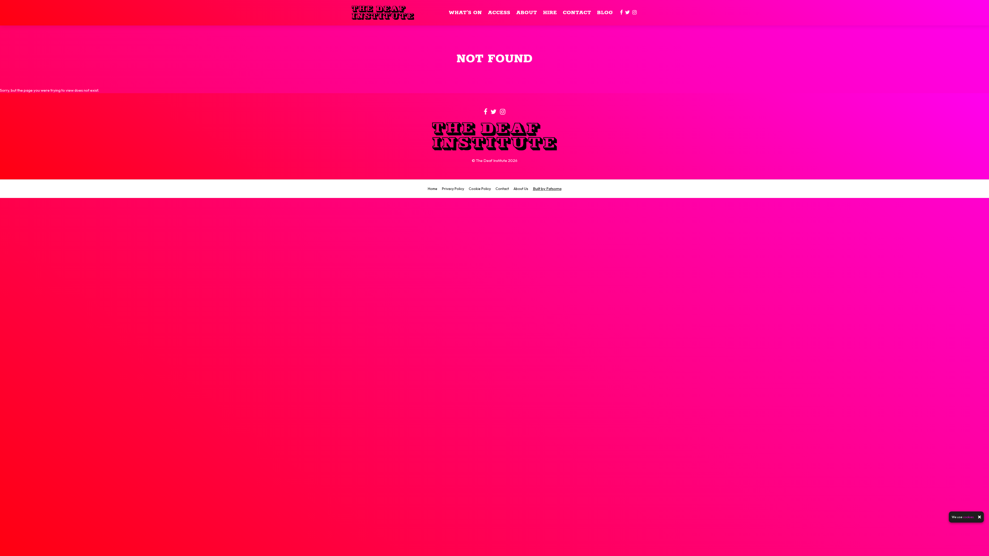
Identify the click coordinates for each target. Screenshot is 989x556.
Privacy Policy (453, 188)
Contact (577, 13)
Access (499, 13)
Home (432, 188)
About (526, 13)
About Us (521, 188)
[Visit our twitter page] (627, 12)
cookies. (969, 517)
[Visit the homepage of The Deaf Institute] (383, 12)
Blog (605, 13)
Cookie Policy (480, 188)
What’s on (465, 13)
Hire (550, 13)
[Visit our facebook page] (621, 12)
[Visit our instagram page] (634, 12)
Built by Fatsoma (547, 188)
